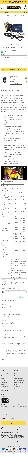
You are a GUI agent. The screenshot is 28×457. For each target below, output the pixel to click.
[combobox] (4, 418)
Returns (3, 380)
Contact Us (4, 386)
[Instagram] (10, 447)
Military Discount (19, 380)
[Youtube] (16, 447)
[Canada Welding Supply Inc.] (14, 7)
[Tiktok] (19, 447)
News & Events (18, 382)
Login (2, 394)
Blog (15, 384)
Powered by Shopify (22, 451)
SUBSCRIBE (14, 423)
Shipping (3, 378)
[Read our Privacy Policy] (25, 430)
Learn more (21, 454)
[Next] (24, 31)
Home (3, 15)
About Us (17, 374)
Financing (4, 376)
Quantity (4, 62)
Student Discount (19, 378)
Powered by (20, 295)
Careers (16, 376)
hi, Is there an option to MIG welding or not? (11, 330)
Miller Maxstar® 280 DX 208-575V (15, 77)
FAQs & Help (4, 374)
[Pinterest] (13, 447)
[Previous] (3, 31)
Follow (2, 309)
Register (3, 396)
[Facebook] (8, 447)
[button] (2, 7)
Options (3, 54)
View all (3, 359)
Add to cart (15, 83)
